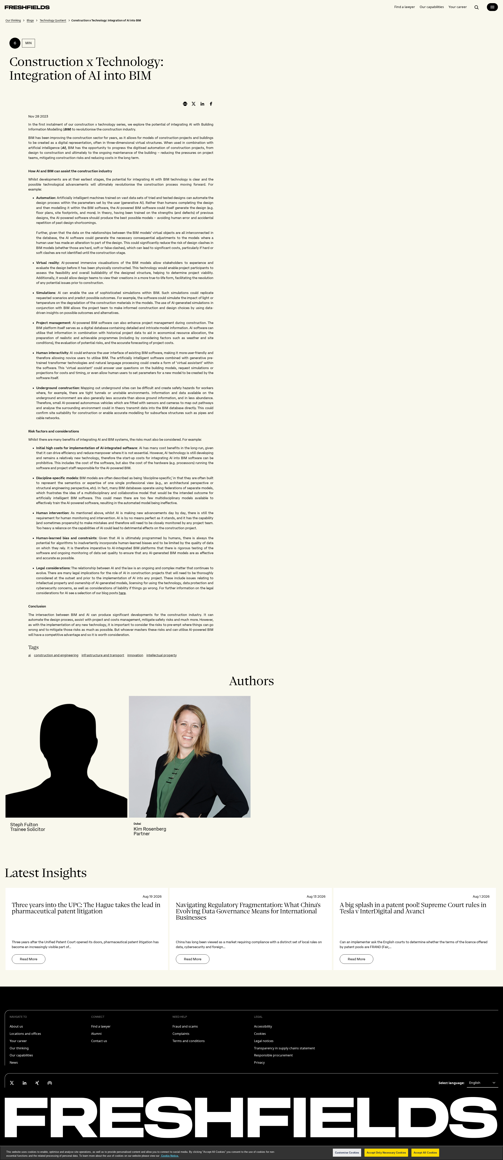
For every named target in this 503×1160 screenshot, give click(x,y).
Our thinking (13, 20)
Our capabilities (432, 7)
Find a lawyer (404, 7)
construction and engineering (56, 655)
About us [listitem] (16, 1026)
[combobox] (482, 1083)
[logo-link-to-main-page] (27, 8)
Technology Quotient (53, 20)
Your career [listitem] (18, 1041)
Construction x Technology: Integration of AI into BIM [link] (106, 20)
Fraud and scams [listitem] (185, 1026)
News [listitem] (14, 1062)
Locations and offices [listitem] (25, 1033)
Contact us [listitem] (99, 1041)
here (122, 593)
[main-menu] (492, 7)
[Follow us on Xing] (37, 1083)
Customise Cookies (347, 1152)
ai (29, 655)
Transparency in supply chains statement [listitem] (284, 1048)
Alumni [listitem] (96, 1033)
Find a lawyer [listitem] (101, 1026)
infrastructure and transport (103, 655)
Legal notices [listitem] (264, 1041)
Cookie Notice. (169, 1155)
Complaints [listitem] (181, 1033)
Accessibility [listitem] (263, 1026)
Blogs (30, 20)
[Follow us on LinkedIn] (24, 1083)
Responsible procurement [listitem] (273, 1055)
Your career (458, 7)
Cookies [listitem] (260, 1033)
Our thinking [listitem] (19, 1048)
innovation (135, 655)
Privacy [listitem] (259, 1062)
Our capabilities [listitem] (21, 1055)
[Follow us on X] (12, 1083)
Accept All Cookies (425, 1152)
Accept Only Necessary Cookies (386, 1152)
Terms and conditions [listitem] (189, 1041)
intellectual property (161, 655)
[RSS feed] (49, 1083)
